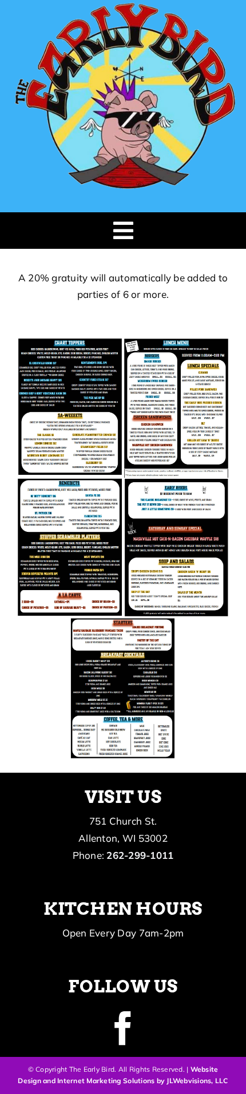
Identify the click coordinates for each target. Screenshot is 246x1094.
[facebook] (123, 1028)
